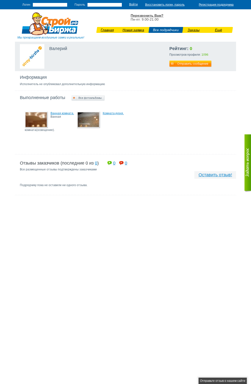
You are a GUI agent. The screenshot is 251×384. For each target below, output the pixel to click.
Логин (26, 4)
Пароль (80, 4)
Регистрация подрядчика (216, 4)
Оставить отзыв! (215, 174)
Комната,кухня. (113, 113)
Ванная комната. (62, 113)
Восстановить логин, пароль (165, 4)
